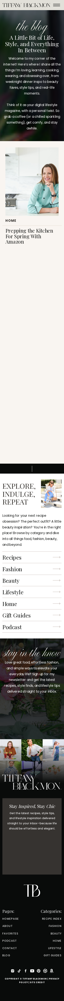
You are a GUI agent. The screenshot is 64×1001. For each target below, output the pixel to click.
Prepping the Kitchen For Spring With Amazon (29, 236)
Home (11, 220)
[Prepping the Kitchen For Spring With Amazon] (32, 181)
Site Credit (37, 982)
